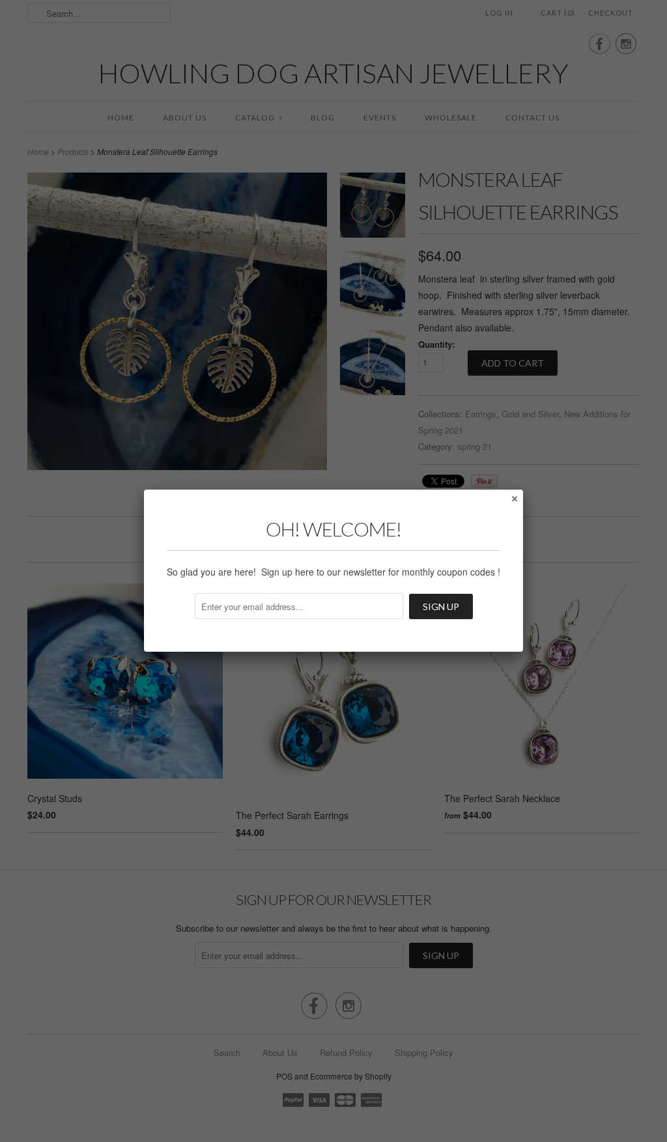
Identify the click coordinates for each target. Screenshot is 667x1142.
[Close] (514, 498)
